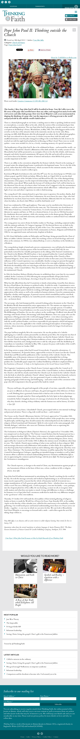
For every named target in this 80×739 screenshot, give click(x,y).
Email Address (9, 696)
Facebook (5, 2)
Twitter (9, 2)
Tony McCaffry (38, 40)
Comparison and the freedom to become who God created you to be (31, 674)
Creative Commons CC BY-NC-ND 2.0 (33, 101)
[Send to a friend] (44, 50)
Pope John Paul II (15, 45)
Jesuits (71, 8)
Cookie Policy (47, 737)
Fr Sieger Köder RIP (13, 627)
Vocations (13, 6)
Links (28, 737)
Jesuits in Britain (32, 724)
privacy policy (39, 716)
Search (2, 2)
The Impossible (12, 623)
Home (22, 737)
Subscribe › (72, 19)
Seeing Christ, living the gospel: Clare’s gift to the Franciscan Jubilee (32, 634)
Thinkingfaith (40, 6)
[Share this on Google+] (31, 51)
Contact (55, 737)
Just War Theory (12, 619)
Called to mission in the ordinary (18, 659)
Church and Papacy (18, 43)
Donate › (71, 15)
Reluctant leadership (14, 630)
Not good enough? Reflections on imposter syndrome (26, 667)
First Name (45, 696)
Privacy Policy (36, 737)
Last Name (8, 702)
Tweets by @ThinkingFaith (14, 644)
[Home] (13, 16)
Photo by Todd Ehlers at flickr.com (63, 57)
